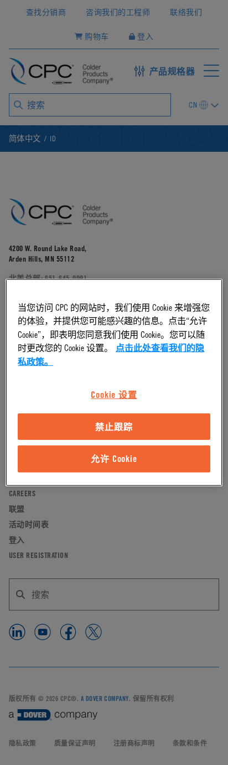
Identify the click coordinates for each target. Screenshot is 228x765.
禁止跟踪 (113, 426)
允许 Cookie (114, 458)
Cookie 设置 (114, 394)
